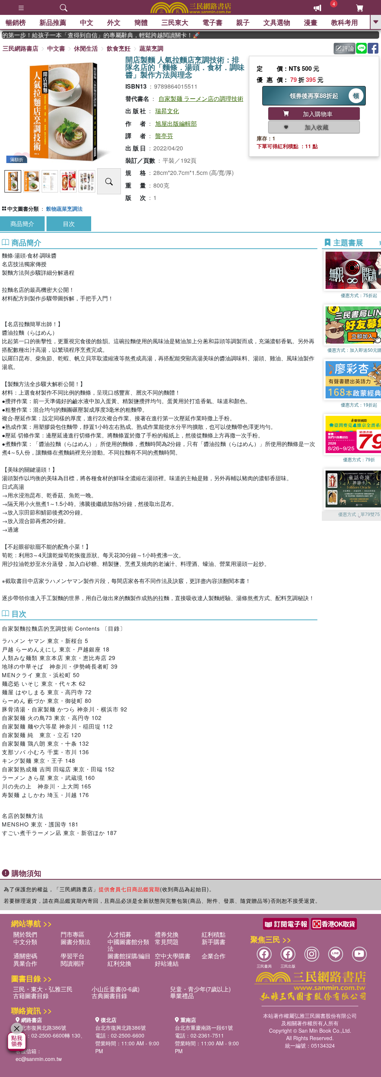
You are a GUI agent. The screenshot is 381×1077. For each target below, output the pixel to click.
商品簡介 (22, 223)
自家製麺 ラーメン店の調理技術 (201, 98)
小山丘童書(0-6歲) (116, 989)
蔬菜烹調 (151, 48)
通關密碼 (25, 956)
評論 (348, 48)
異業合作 (25, 963)
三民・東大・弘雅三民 (43, 989)
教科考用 (344, 22)
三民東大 (174, 22)
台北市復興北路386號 (41, 1027)
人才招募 (119, 934)
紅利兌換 (119, 963)
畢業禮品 (182, 995)
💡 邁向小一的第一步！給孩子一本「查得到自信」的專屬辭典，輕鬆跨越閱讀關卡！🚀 (91, 35)
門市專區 (72, 934)
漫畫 (310, 22)
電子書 (212, 22)
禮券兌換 (167, 934)
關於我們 (25, 934)
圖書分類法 (75, 941)
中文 (86, 22)
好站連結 (167, 963)
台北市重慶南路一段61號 (204, 1027)
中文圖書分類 (23, 208)
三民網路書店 (20, 48)
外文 (114, 22)
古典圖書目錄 (109, 995)
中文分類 (25, 941)
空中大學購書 (172, 956)
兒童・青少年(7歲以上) (200, 989)
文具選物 (276, 22)
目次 (69, 223)
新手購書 (213, 941)
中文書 (56, 48)
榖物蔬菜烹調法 (64, 208)
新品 (52, 22)
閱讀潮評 (72, 963)
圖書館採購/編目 (129, 956)
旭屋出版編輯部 (176, 123)
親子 (243, 22)
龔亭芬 (164, 135)
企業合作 (213, 956)
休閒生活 (86, 48)
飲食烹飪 (119, 48)
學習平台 (72, 956)
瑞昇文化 (167, 110)
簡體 (141, 22)
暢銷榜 (16, 22)
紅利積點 (213, 934)
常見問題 (167, 941)
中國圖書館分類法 (128, 945)
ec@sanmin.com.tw (39, 1058)
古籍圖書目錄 (31, 995)
